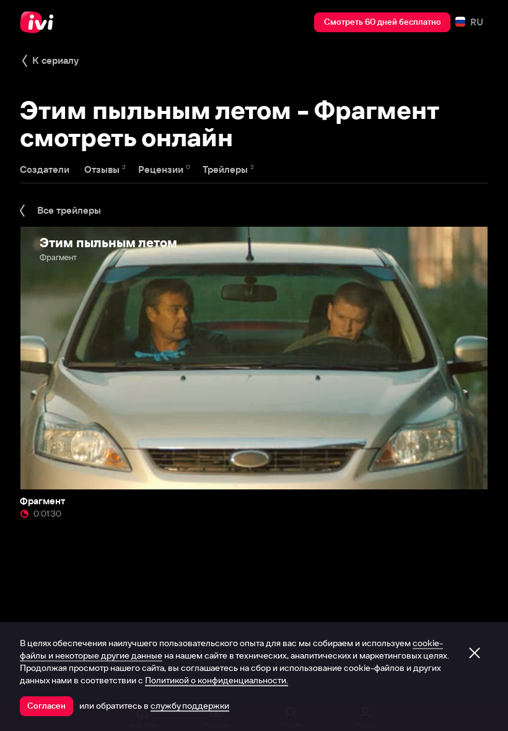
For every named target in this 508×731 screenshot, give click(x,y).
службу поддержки (190, 706)
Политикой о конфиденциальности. (216, 680)
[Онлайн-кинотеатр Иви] (40, 22)
